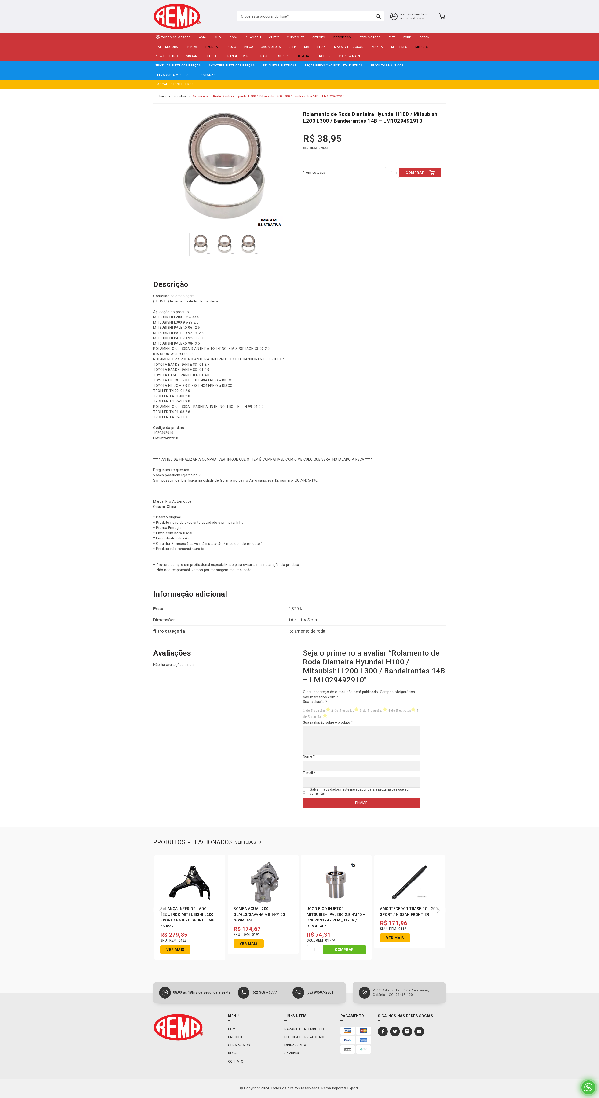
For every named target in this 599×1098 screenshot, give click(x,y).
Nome (309, 756)
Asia (202, 37)
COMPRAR (414, 173)
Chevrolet (295, 37)
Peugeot (212, 56)
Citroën (318, 37)
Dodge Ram (342, 37)
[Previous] (160, 910)
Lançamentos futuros (175, 84)
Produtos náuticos (387, 65)
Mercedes (399, 46)
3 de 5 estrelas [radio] (371, 710)
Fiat (392, 37)
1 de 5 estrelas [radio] (314, 710)
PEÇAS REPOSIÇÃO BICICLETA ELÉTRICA (334, 65)
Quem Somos (239, 1045)
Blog (232, 1053)
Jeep (292, 46)
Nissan (191, 56)
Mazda (377, 46)
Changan (253, 37)
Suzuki (283, 56)
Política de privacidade (304, 1037)
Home (162, 96)
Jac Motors (271, 46)
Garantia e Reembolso (304, 1029)
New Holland (167, 56)
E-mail (309, 773)
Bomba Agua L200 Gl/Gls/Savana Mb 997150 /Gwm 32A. (259, 914)
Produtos (179, 96)
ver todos (246, 842)
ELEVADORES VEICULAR (173, 75)
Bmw (233, 37)
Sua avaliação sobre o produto (328, 722)
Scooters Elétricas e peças (232, 65)
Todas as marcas (176, 37)
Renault (263, 56)
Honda (191, 46)
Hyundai (212, 46)
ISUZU (231, 46)
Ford (407, 37)
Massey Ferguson (349, 46)
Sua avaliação (315, 702)
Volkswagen (349, 56)
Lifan (321, 46)
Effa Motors (370, 37)
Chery (274, 37)
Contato (235, 1061)
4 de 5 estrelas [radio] (399, 710)
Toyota (303, 56)
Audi (218, 37)
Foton (425, 37)
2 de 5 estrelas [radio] (342, 710)
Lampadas (207, 75)
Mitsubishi (424, 46)
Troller (324, 56)
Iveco (248, 46)
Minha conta (295, 1045)
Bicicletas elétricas (279, 65)
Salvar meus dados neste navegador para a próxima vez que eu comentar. (359, 792)
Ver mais (175, 949)
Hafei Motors (167, 46)
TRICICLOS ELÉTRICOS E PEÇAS (178, 65)
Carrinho (292, 1053)
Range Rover (237, 56)
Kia (306, 46)
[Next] (438, 910)
